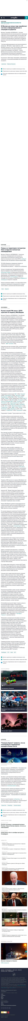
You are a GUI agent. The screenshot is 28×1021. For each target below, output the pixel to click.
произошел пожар (5, 272)
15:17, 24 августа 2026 (5, 83)
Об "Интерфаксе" (8, 969)
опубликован (16, 122)
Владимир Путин (5, 191)
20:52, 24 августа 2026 (5, 245)
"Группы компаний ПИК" (7, 401)
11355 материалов (5, 962)
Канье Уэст (3, 805)
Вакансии (20, 969)
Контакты (2, 969)
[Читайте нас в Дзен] (2, 1008)
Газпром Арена (17, 805)
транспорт (3, 64)
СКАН (2, 1003)
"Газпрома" (4, 409)
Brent (12, 652)
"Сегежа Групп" (17, 526)
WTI (15, 652)
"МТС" (6, 406)
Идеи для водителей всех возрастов (11, 22)
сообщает (23, 259)
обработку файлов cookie (22, 985)
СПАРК (2, 994)
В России (3, 21)
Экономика (4, 307)
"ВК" (15, 394)
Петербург (10, 805)
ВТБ (13, 400)
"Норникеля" (19, 410)
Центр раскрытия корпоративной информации (8, 1005)
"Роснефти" (4, 403)
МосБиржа (3, 652)
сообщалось (17, 799)
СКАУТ (2, 996)
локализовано (14, 276)
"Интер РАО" (20, 397)
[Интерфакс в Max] (9, 1008)
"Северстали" (4, 407)
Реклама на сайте (4, 971)
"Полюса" (19, 401)
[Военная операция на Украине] (14, 959)
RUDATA (2, 1004)
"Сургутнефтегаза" (14, 403)
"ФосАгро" (18, 395)
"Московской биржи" (17, 406)
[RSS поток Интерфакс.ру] (8, 1008)
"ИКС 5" (25, 398)
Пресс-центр (15, 969)
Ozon (2, 289)
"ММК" (13, 407)
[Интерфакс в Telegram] (4, 1008)
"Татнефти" (20, 400)
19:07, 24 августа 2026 (5, 308)
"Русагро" (22, 394)
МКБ (12, 397)
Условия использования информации (8, 1014)
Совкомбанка (8, 395)
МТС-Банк (21, 466)
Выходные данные (4, 1016)
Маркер (2, 997)
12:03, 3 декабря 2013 (5, 23)
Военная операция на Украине (9, 961)
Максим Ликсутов (11, 64)
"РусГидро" (19, 613)
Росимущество (13, 191)
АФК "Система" (9, 343)
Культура (3, 739)
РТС (8, 652)
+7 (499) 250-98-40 (4, 987)
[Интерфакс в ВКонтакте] (6, 1008)
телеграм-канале (11, 785)
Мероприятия (10, 971)
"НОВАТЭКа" (9, 410)
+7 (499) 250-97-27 (13, 987)
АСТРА (2, 998)
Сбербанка (13, 409)
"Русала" (20, 407)
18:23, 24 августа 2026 (5, 740)
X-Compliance (3, 995)
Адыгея (6, 289)
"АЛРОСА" (12, 404)
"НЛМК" (6, 398)
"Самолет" (3, 615)
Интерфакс (14, 18)
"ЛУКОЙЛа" (22, 404)
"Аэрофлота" (4, 397)
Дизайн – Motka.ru (4, 1017)
